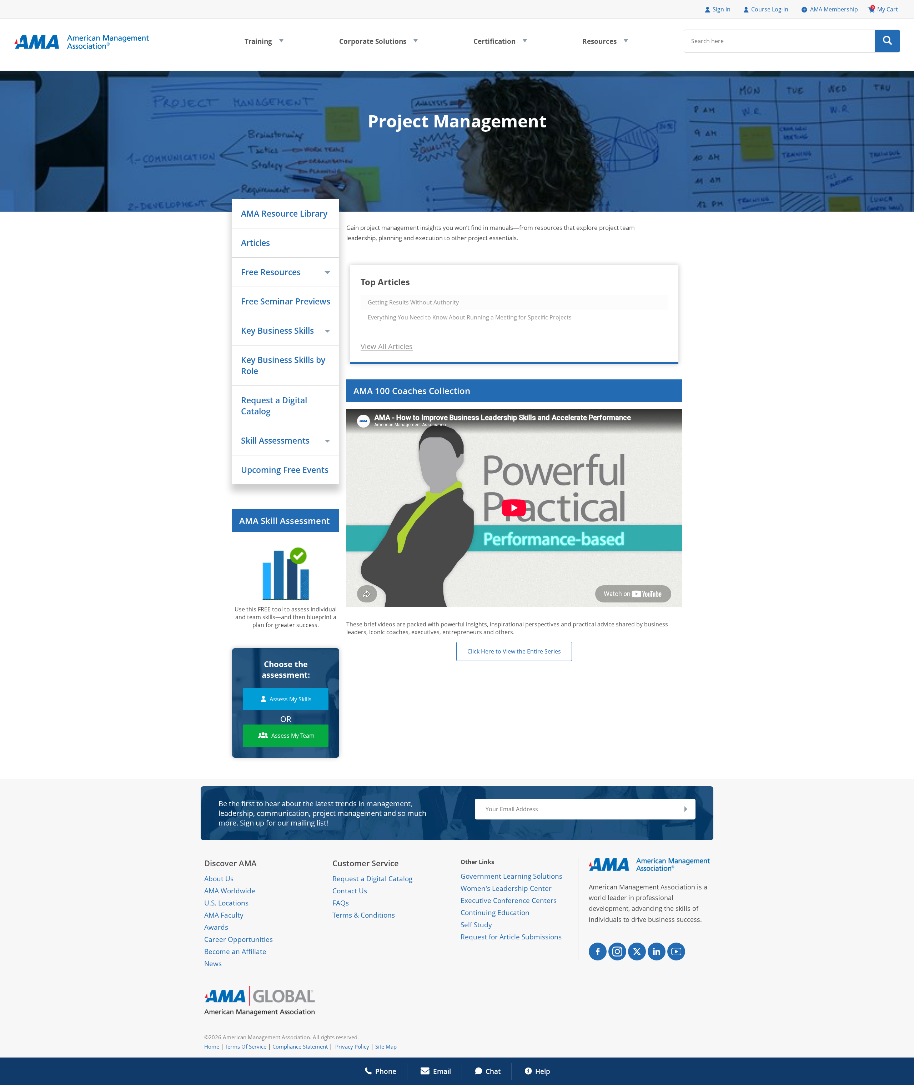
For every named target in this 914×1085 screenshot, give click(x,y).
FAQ (339, 903)
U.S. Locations (226, 903)
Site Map (386, 1046)
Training (264, 43)
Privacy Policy (352, 1046)
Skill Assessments (275, 440)
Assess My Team (293, 736)
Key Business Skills (277, 330)
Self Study (476, 924)
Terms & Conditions (363, 915)
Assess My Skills (291, 699)
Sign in (721, 9)
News (213, 963)
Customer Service (365, 863)
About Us (218, 878)
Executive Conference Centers (509, 900)
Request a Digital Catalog (274, 406)
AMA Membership (834, 9)
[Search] (887, 41)
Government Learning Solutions (511, 876)
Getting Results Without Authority (413, 302)
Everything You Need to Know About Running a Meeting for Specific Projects (470, 317)
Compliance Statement (300, 1046)
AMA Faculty (223, 915)
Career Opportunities (238, 939)
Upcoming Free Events (284, 469)
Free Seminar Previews (285, 301)
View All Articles (387, 346)
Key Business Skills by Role (283, 365)
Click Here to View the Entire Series (514, 651)
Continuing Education (495, 912)
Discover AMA (230, 863)
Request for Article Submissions (511, 937)
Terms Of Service (245, 1046)
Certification (500, 43)
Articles (255, 242)
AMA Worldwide (229, 890)
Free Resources (271, 272)
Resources (605, 43)
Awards (216, 927)
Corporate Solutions (378, 43)
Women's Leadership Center (506, 888)
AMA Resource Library (284, 213)
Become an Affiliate (235, 951)
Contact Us (349, 890)
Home (211, 1046)
